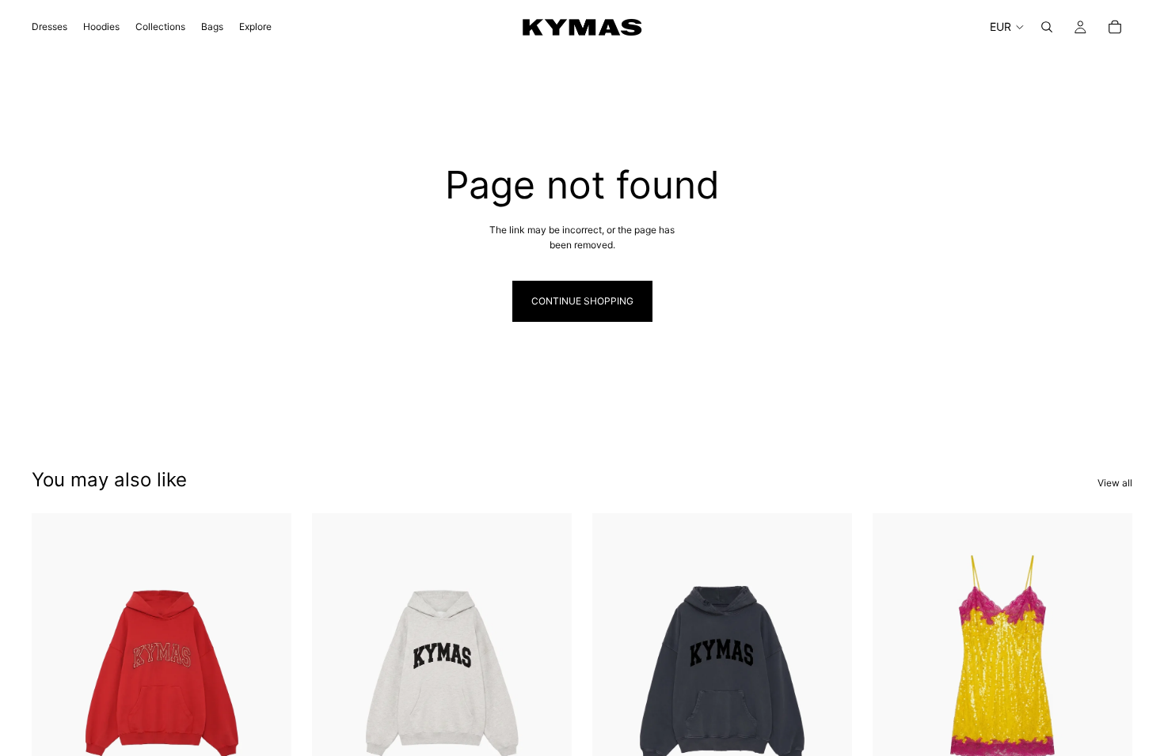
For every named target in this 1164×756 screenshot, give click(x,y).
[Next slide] (828, 675)
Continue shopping (582, 301)
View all (1114, 483)
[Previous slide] (616, 675)
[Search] (1046, 26)
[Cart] (1114, 26)
